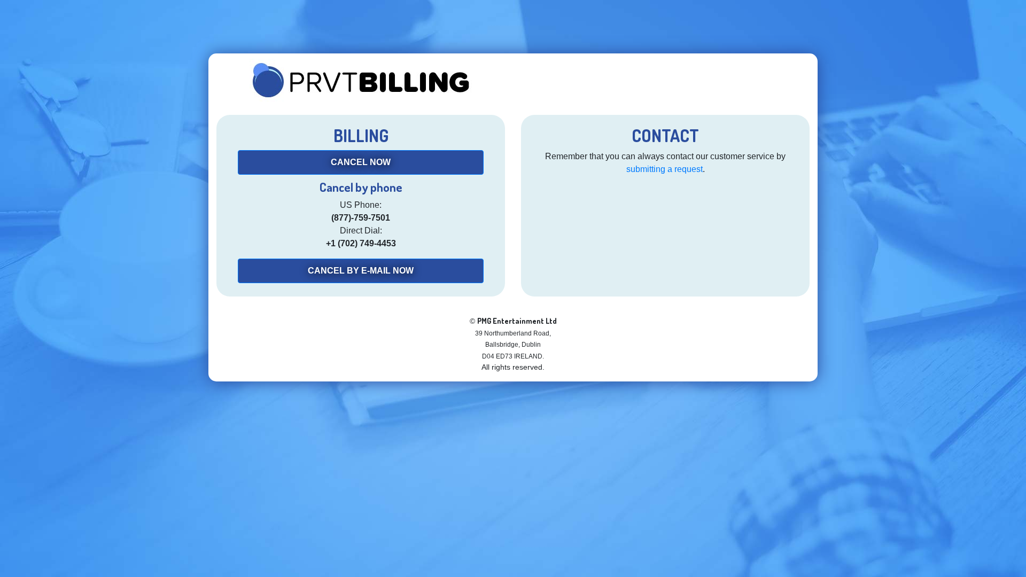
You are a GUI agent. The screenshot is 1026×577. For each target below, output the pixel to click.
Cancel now (361, 162)
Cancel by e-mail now (361, 270)
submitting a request (664, 169)
